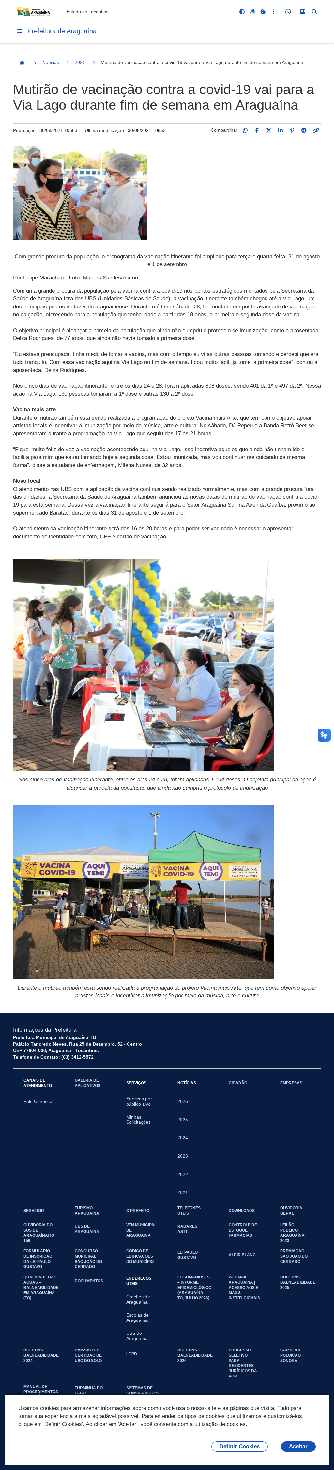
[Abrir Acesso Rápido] (273, 12)
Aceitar (298, 1446)
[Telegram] (304, 130)
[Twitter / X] (269, 130)
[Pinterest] (292, 130)
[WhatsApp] (245, 130)
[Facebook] (257, 130)
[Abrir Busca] (314, 11)
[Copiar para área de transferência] (316, 130)
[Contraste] (242, 12)
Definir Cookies (240, 1446)
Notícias (50, 62)
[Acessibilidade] (252, 12)
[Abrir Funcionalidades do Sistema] (302, 12)
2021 (80, 62)
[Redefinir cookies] (263, 12)
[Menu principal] (19, 30)
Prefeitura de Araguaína (62, 31)
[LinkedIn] (280, 130)
